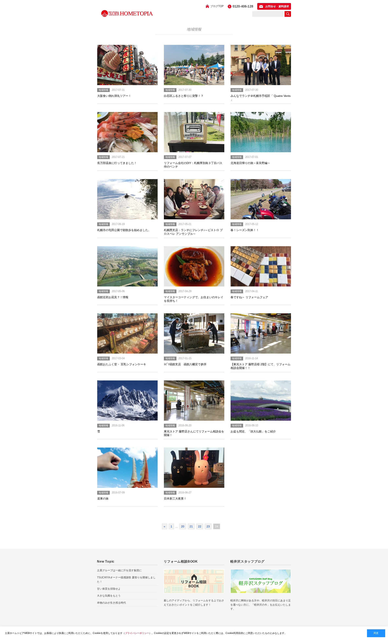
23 (208, 526)
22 (199, 526)
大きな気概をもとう (109, 595)
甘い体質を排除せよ (109, 588)
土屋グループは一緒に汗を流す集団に (119, 570)
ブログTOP (217, 6)
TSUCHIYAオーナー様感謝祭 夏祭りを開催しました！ (126, 579)
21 (191, 526)
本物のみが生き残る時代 (111, 602)
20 (182, 526)
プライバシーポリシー (137, 633)
